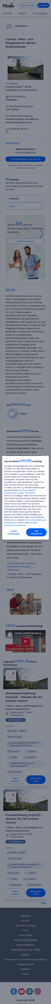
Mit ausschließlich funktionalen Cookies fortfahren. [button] (20, 491)
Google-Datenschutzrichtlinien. (21, 524)
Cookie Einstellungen (13, 532)
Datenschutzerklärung (35, 520)
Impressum (11, 522)
